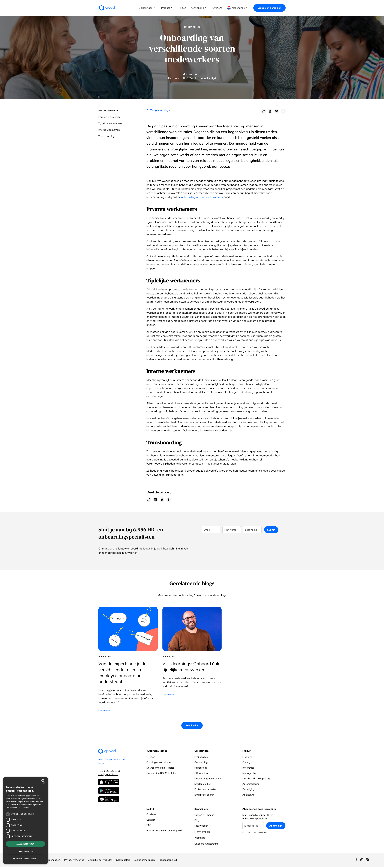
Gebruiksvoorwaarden (100, 859)
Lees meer (104, 710)
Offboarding (201, 773)
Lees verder (23, 807)
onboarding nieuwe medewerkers (202, 197)
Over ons (151, 756)
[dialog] (25, 820)
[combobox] (43, 780)
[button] (147, 7)
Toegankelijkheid (167, 859)
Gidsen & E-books (204, 814)
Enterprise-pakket (204, 794)
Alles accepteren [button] (25, 844)
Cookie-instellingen (144, 859)
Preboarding (201, 756)
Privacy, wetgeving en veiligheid (164, 830)
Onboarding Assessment (208, 778)
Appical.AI (248, 794)
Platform (247, 756)
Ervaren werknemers (109, 116)
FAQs (149, 825)
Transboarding (106, 136)
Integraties (248, 767)
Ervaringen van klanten (159, 762)
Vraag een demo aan (269, 7)
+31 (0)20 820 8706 (109, 770)
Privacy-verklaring (74, 859)
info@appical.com (108, 774)
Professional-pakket (205, 789)
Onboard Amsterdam (206, 843)
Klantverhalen (202, 831)
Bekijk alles (192, 725)
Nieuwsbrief (201, 825)
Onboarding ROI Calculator (161, 773)
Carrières (151, 814)
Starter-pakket (202, 783)
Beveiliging (248, 789)
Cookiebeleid (123, 859)
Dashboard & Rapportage (256, 778)
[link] (158, 111)
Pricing (246, 762)
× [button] (44, 783)
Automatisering (251, 783)
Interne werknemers (109, 129)
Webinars (199, 837)
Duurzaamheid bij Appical (160, 767)
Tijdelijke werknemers (110, 123)
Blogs (197, 820)
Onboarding (201, 762)
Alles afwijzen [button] (25, 851)
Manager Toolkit (251, 773)
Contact (150, 819)
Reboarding (200, 767)
